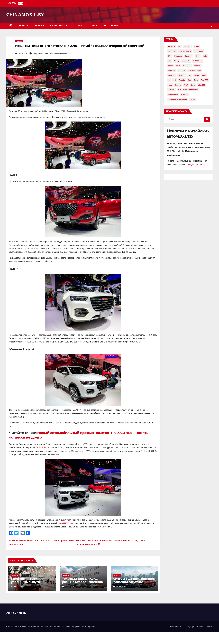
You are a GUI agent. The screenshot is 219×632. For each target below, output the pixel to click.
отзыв (192, 99)
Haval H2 (197, 66)
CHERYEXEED (185, 51)
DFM (169, 56)
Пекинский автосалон (58, 54)
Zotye (193, 85)
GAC (169, 61)
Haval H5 (171, 70)
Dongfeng (178, 56)
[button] (211, 26)
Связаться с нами (175, 627)
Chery (35, 54)
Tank (196, 80)
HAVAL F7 (187, 66)
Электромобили (59, 26)
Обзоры (78, 26)
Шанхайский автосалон (188, 90)
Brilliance (171, 46)
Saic (189, 80)
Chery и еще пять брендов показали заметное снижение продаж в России (133, 583)
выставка (185, 95)
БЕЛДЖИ (202, 85)
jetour (196, 75)
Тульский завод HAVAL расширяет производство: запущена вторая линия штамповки (82, 583)
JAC (189, 75)
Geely (176, 61)
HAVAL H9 (42, 448)
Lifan (204, 75)
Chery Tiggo (198, 51)
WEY (46, 54)
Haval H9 (181, 75)
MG (174, 80)
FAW (205, 56)
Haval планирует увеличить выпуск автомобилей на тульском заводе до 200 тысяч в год (31, 583)
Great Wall (186, 61)
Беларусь (171, 90)
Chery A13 (172, 51)
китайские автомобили (177, 99)
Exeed (197, 56)
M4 (169, 80)
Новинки (39, 26)
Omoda (182, 80)
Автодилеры (111, 26)
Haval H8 (171, 75)
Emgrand (189, 56)
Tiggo (170, 85)
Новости (23, 26)
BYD (179, 46)
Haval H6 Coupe (66, 523)
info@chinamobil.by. (196, 165)
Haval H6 (181, 70)
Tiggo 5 (178, 85)
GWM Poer (197, 61)
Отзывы (93, 26)
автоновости (173, 95)
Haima (170, 66)
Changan (187, 46)
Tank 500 (204, 80)
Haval (40, 54)
